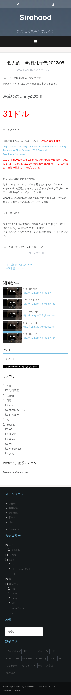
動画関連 (14, 390)
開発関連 (11, 424)
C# (47, 651)
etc (11, 404)
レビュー (14, 414)
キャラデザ (11, 665)
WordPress (15, 448)
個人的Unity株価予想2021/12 (39, 291)
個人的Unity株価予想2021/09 (39, 302)
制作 (9, 385)
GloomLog (14, 529)
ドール (12, 517)
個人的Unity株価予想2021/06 (39, 336)
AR (10, 429)
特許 (40, 665)
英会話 (49, 665)
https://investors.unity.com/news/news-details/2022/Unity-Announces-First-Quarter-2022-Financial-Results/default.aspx (35, 150)
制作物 (10, 395)
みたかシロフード (45, 69)
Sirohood (35, 17)
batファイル (36, 651)
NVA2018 (27, 658)
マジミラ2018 (28, 665)
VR (10, 443)
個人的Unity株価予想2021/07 (39, 324)
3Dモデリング (13, 651)
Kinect (9, 658)
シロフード (9, 358)
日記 (9, 400)
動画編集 (13, 512)
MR (17, 658)
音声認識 (10, 672)
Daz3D (12, 434)
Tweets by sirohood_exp (16, 472)
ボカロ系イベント (18, 409)
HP (53, 651)
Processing (41, 658)
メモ (11, 453)
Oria (50, 686)
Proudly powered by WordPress (20, 686)
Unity (12, 438)
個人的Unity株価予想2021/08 (39, 313)
